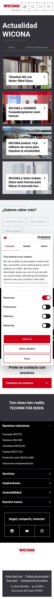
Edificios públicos (13, 231)
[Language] (25, 7)
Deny (27, 358)
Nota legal (11, 580)
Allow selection (27, 348)
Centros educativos (14, 221)
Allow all (27, 339)
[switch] (46, 307)
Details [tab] (27, 246)
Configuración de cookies (34, 580)
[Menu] (49, 7)
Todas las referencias (36, 47)
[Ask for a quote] (41, 7)
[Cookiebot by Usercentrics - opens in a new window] (38, 238)
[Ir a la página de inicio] (11, 7)
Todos (11, 47)
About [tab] (44, 246)
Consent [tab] (9, 246)
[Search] (33, 7)
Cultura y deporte (37, 221)
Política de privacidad (37, 576)
